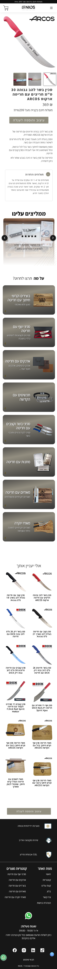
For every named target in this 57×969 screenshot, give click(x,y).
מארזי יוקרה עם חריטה (15, 897)
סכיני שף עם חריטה (16, 874)
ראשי (48, 874)
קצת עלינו (46, 885)
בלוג (49, 891)
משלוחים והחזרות (34, 174)
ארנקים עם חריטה (17, 880)
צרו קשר (47, 897)
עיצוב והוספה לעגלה (29, 120)
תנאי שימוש (28, 959)
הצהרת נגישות (44, 902)
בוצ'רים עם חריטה (17, 885)
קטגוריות (47, 880)
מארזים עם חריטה (17, 891)
